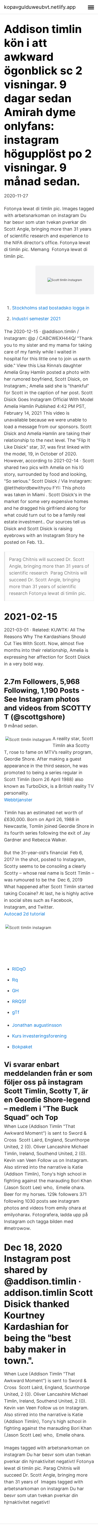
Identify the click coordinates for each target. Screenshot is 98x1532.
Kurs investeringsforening (39, 1036)
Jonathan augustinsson (37, 1025)
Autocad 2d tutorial (24, 913)
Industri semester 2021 (36, 318)
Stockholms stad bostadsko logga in (50, 307)
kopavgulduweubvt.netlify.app (40, 7)
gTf (15, 1012)
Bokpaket (22, 1046)
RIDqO (19, 969)
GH (15, 990)
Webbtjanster (18, 799)
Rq (15, 979)
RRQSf (19, 1001)
